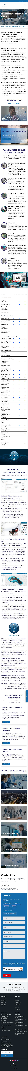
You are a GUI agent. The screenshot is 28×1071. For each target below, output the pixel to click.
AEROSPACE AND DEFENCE (6, 1014)
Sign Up (7, 1055)
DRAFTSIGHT (3, 1000)
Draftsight (6, 906)
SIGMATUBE (3, 1005)
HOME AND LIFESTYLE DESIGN (7, 1030)
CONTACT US (17, 1009)
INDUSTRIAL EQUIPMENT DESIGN (6, 1026)
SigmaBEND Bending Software (21, 1031)
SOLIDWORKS (7, 903)
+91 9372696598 (23, 0)
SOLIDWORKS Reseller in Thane (21, 1025)
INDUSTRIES (17, 1004)
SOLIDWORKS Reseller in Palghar (19, 1023)
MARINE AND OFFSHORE (6, 1024)
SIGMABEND (3, 1004)
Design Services (8, 910)
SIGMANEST (3, 1002)
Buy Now (6, 722)
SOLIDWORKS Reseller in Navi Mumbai (20, 1020)
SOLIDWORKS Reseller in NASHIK (19, 1017)
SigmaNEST (17, 903)
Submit (7, 975)
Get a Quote (7, 138)
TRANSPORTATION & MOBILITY (7, 1022)
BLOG (16, 1005)
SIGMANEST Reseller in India (20, 1029)
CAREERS (17, 1007)
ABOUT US (17, 1000)
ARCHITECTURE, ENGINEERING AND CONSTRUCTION (5, 1017)
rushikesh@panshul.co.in (6, 1039)
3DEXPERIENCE (18, 1002)
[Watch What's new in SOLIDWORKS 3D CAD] (14, 113)
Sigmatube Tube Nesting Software (19, 1034)
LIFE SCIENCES (4, 1028)
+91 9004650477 (13, 888)
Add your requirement (10, 913)
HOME (16, 998)
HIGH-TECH (3, 1020)
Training (14, 906)
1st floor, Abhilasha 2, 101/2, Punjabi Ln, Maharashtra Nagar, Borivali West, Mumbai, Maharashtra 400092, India (7, 1044)
